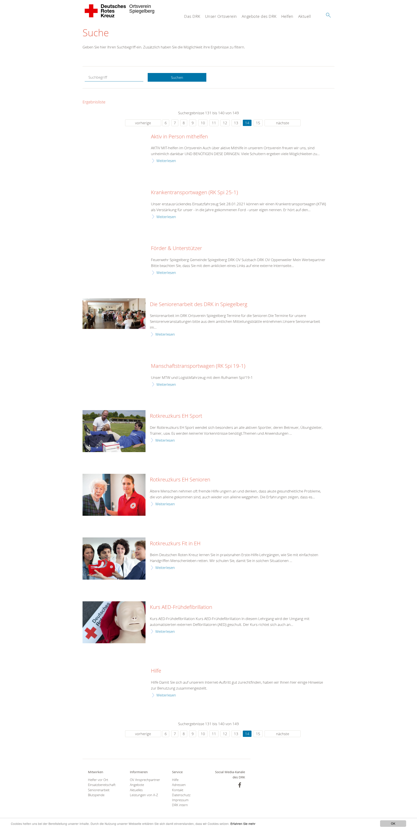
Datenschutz (181, 795)
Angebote (137, 785)
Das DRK (192, 16)
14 (247, 122)
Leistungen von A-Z (144, 795)
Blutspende (96, 795)
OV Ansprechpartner (145, 780)
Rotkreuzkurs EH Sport (176, 416)
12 (225, 122)
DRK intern (180, 805)
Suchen (177, 77)
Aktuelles (136, 790)
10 (203, 122)
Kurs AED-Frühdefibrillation (181, 607)
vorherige (143, 122)
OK (393, 823)
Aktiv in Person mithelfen (179, 136)
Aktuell (304, 16)
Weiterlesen (166, 160)
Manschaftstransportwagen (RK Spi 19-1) (198, 366)
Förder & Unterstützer (176, 248)
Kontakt (177, 790)
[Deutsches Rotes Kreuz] (105, 11)
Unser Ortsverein (221, 16)
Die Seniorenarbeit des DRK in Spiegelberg (198, 304)
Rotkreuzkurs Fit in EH (175, 543)
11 (214, 122)
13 (236, 122)
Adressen (179, 785)
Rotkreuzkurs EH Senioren (180, 479)
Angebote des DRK (259, 16)
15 (258, 122)
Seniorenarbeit (98, 790)
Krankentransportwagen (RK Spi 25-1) (194, 192)
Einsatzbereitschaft (102, 785)
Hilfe (156, 671)
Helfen (287, 16)
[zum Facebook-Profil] (239, 785)
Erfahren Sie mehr (242, 823)
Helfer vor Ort (98, 780)
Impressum (180, 800)
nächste (282, 122)
